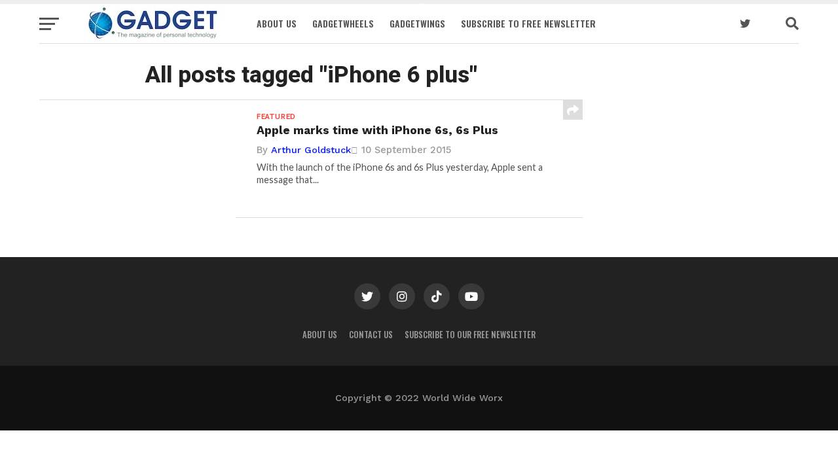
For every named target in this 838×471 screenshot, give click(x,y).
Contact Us (371, 334)
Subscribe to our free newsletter (470, 334)
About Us (277, 23)
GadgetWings (417, 23)
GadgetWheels (343, 23)
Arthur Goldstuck (311, 150)
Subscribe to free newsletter (528, 23)
